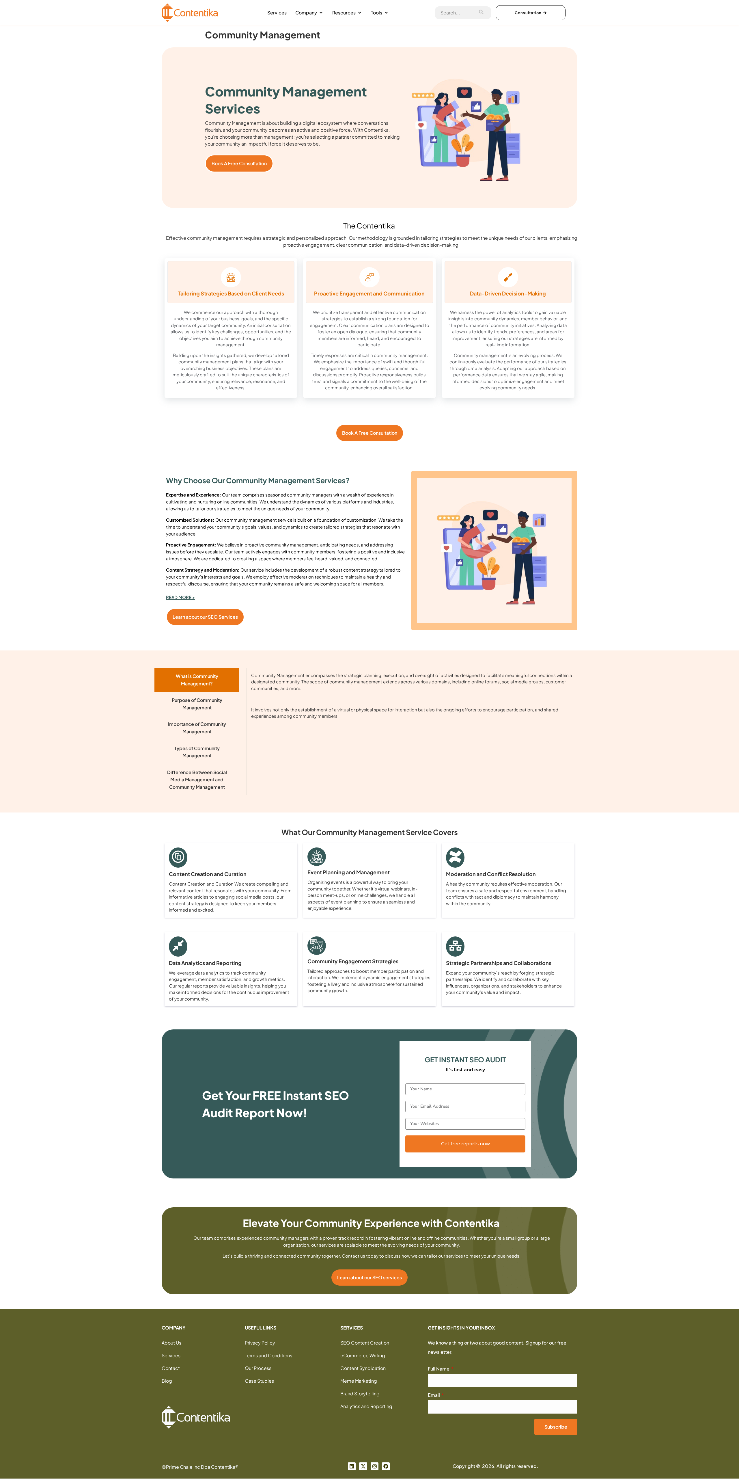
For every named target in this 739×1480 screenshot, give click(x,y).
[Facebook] (386, 1468)
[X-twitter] (363, 1468)
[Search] (481, 12)
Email (434, 1396)
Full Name (439, 1370)
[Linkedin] (352, 1468)
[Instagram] (374, 1468)
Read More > (180, 598)
